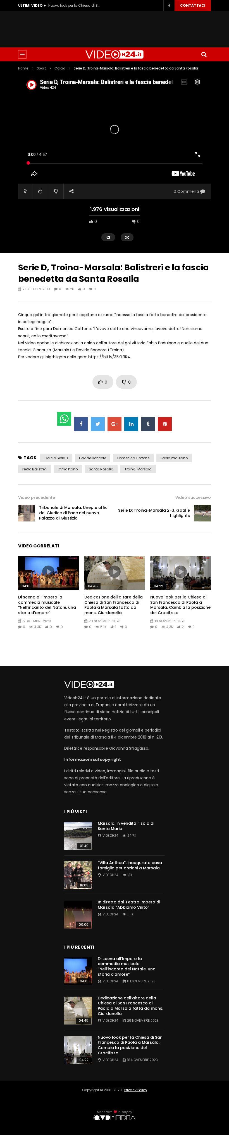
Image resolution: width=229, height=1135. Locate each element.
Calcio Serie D (56, 458)
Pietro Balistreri (34, 469)
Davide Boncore (92, 458)
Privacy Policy (135, 1090)
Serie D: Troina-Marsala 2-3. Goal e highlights (154, 513)
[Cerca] (204, 54)
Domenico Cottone (133, 458)
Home (23, 68)
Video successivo (193, 497)
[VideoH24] (114, 54)
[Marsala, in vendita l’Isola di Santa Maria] (78, 836)
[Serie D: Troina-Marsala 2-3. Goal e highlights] (202, 513)
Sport (41, 68)
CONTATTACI (192, 5)
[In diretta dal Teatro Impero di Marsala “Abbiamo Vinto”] (78, 915)
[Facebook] (169, 5)
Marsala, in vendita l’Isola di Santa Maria (126, 826)
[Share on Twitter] (98, 424)
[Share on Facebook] (81, 424)
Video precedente (36, 497)
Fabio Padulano (174, 458)
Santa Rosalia (101, 469)
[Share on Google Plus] (114, 424)
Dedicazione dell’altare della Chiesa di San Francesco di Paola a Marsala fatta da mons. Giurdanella (113, 605)
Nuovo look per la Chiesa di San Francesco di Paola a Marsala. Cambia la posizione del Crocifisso (74, 5)
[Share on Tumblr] (148, 424)
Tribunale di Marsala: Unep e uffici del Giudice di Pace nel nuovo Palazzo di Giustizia (73, 513)
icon (48, 572)
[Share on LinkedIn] (131, 424)
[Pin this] (165, 424)
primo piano (68, 469)
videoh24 (110, 835)
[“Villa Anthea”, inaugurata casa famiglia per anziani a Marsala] (78, 875)
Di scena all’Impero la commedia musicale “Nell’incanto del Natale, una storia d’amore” (47, 605)
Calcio (59, 68)
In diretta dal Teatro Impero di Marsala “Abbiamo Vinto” (129, 904)
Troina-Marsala (138, 469)
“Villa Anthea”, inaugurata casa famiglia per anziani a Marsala (130, 865)
